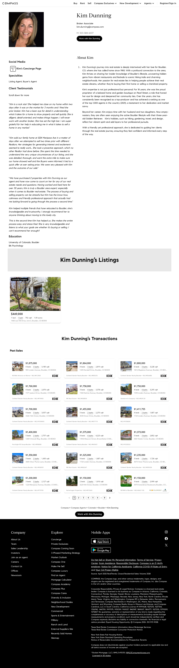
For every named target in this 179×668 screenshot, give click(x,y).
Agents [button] (147, 3)
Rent (82, 3)
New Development (60, 606)
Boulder (101, 508)
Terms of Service (145, 560)
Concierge (56, 539)
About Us (15, 539)
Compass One (58, 562)
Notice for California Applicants (116, 566)
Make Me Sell (57, 566)
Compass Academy (60, 584)
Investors (15, 553)
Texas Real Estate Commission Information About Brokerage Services (121, 627)
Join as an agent (19, 557)
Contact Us (16, 566)
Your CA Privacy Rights (107, 570)
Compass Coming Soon (62, 548)
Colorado (92, 508)
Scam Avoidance (107, 563)
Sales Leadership (19, 548)
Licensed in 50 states (101, 655)
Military (54, 620)
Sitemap (55, 638)
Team (14, 544)
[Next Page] (110, 497)
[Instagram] (166, 531)
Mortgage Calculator (61, 579)
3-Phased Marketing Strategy (65, 553)
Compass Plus (58, 588)
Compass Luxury (59, 570)
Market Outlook (59, 557)
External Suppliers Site (62, 629)
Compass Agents (78, 508)
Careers (15, 562)
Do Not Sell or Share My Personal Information (113, 560)
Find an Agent (58, 575)
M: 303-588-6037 (85, 33)
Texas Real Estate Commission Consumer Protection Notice (117, 630)
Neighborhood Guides (62, 602)
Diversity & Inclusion (61, 597)
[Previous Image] (13, 294)
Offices (14, 570)
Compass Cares (59, 593)
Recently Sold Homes (61, 633)
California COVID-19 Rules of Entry (150, 566)
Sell (89, 3)
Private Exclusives (59, 544)
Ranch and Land (59, 624)
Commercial (57, 611)
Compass (65, 508)
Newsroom (16, 575)
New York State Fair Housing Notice (106, 635)
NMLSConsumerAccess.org (138, 652)
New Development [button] (129, 3)
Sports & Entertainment (62, 615)
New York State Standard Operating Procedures (112, 637)
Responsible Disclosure (127, 563)
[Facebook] (166, 538)
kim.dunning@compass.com (90, 26)
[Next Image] (57, 294)
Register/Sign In (168, 3)
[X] (166, 544)
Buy (75, 3)
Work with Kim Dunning (89, 38)
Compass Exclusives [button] (104, 3)
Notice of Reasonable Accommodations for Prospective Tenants (119, 640)
